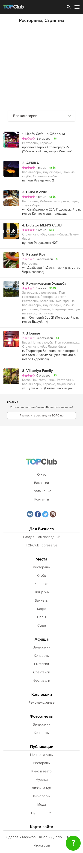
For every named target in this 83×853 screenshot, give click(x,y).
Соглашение (41, 491)
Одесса (12, 837)
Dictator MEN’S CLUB (42, 225)
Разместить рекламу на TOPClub (41, 415)
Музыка (42, 779)
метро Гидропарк (35, 359)
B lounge (31, 333)
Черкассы (41, 845)
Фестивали (41, 680)
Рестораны (41, 567)
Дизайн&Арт (41, 788)
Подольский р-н (68, 209)
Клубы (42, 575)
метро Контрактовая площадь (44, 214)
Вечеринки (41, 647)
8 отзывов (43, 139)
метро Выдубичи (34, 322)
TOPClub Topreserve (41, 545)
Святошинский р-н (59, 388)
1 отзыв (41, 168)
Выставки (41, 664)
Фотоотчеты (41, 716)
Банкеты (41, 600)
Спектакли (41, 672)
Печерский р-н (67, 317)
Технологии (41, 796)
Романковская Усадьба (44, 283)
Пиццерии (42, 592)
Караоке (41, 584)
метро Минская (60, 151)
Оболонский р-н (35, 151)
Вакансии (41, 483)
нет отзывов (44, 259)
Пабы (41, 617)
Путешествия (41, 813)
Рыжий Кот (33, 254)
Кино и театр (41, 771)
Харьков (29, 837)
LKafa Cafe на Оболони (43, 134)
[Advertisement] (41, 67)
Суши (41, 625)
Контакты (41, 499)
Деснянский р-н (58, 268)
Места (41, 559)
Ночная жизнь (41, 755)
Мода (41, 804)
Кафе (41, 609)
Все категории (25, 116)
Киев (43, 837)
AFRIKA (30, 163)
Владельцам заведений (41, 537)
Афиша (42, 639)
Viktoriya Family (37, 370)
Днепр (56, 837)
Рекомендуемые (42, 702)
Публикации (41, 746)
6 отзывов (43, 375)
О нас (41, 474)
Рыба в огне (34, 192)
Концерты (41, 655)
